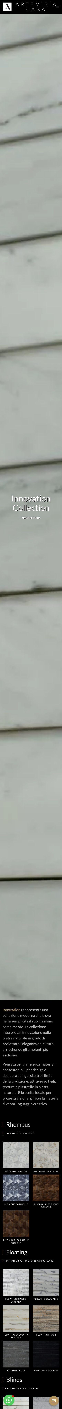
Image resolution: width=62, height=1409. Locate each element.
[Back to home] (29, 7)
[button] (57, 7)
